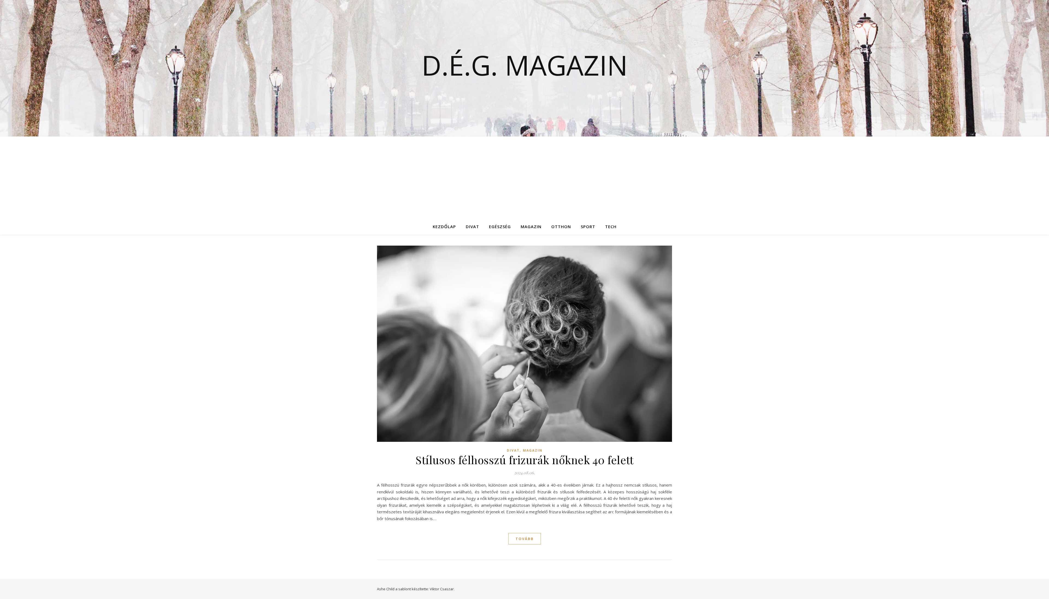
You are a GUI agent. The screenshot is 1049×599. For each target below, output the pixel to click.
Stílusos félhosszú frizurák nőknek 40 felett (524, 459)
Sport (588, 226)
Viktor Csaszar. (442, 588)
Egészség (500, 226)
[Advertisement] (524, 177)
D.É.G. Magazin (525, 65)
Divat (472, 226)
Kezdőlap (444, 226)
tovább (524, 538)
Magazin (531, 226)
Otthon (561, 226)
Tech (611, 226)
